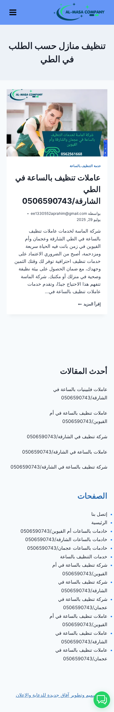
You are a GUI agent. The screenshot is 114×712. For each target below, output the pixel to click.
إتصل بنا (99, 514)
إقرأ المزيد (89, 304)
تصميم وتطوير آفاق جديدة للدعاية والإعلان (57, 695)
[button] (102, 699)
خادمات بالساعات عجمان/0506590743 (67, 548)
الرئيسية (99, 522)
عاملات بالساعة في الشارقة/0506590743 (64, 452)
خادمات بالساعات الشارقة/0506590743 (66, 539)
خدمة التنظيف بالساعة (85, 166)
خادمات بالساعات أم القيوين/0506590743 (63, 531)
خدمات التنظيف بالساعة (83, 556)
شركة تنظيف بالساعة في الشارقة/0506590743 (59, 467)
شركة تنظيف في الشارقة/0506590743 (67, 436)
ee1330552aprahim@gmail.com (59, 213)
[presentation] (57, 123)
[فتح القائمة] (13, 12)
